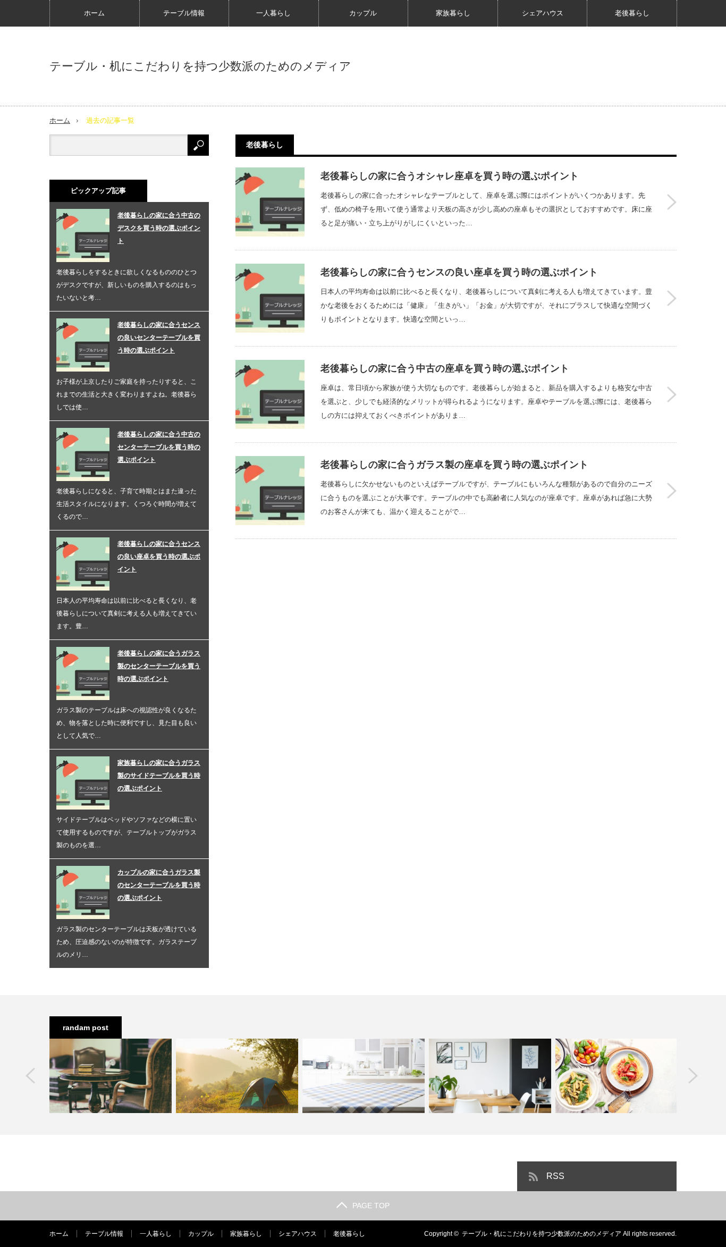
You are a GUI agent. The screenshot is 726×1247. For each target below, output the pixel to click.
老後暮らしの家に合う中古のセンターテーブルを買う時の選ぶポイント (158, 447)
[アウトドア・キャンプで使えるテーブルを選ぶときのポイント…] (237, 1076)
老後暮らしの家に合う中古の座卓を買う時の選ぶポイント (444, 368)
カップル (363, 13)
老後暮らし (632, 13)
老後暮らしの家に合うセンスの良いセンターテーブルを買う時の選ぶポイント (158, 337)
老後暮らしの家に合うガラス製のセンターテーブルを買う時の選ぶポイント (158, 666)
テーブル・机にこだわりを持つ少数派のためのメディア (200, 66)
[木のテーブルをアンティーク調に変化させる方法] (110, 1076)
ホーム (94, 13)
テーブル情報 (184, 13)
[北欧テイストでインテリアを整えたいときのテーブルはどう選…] (490, 1076)
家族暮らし (453, 13)
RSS (555, 1176)
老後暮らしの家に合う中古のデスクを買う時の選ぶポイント (158, 228)
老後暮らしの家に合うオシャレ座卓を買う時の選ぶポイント (449, 176)
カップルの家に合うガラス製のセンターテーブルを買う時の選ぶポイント (158, 885)
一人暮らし (273, 13)
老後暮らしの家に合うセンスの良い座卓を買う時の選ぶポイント (459, 272)
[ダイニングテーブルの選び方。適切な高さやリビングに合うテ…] (363, 1076)
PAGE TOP (371, 1205)
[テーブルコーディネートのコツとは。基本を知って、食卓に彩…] (616, 1076)
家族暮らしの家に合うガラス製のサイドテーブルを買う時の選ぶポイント (158, 775)
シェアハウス (542, 13)
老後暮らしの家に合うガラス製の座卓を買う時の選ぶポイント (454, 464)
